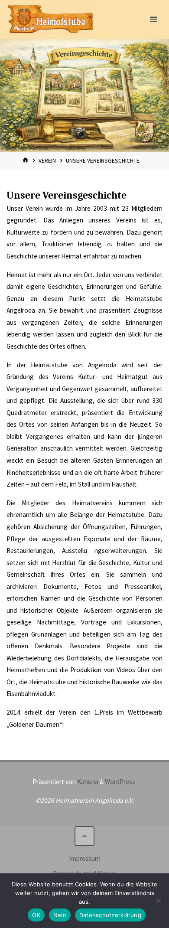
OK (36, 915)
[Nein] (158, 900)
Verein (47, 160)
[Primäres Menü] (153, 19)
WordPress (120, 782)
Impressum (85, 858)
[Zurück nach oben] (84, 836)
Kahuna (87, 782)
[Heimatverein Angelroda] (50, 19)
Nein (59, 915)
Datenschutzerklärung (110, 915)
